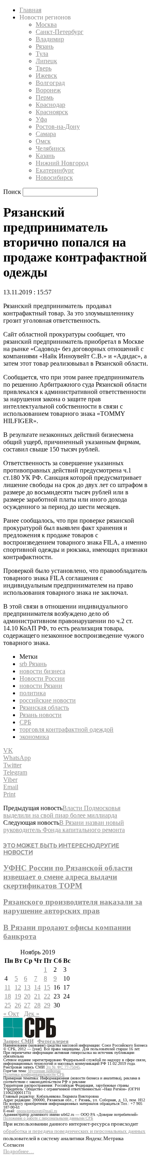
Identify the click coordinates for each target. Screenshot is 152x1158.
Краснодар (50, 104)
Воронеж (48, 90)
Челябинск (50, 148)
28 (37, 1005)
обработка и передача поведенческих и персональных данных (74, 1131)
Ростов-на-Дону (58, 126)
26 (18, 1005)
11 (7, 987)
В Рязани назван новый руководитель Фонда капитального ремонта (64, 826)
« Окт (11, 1013)
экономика (34, 736)
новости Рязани (40, 685)
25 (7, 1005)
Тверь (43, 68)
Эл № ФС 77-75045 (63, 1067)
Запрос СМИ (18, 1041)
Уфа (41, 119)
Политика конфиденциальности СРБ (33, 1074)
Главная (30, 9)
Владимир (50, 39)
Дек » (31, 1013)
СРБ (25, 722)
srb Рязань (33, 663)
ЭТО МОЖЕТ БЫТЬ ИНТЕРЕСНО (49, 845)
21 (37, 996)
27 (27, 1005)
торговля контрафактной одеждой (66, 729)
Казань (45, 155)
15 (47, 987)
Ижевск (46, 75)
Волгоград (50, 82)
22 (47, 996)
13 (27, 987)
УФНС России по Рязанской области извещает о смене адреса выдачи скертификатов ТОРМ (68, 877)
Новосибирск (54, 177)
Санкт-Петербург (59, 31)
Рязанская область (44, 707)
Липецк (46, 60)
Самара (46, 133)
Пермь (45, 97)
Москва (46, 24)
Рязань (45, 46)
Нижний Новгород (62, 163)
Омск (43, 141)
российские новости (47, 700)
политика (32, 693)
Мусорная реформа (44, 1071)
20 (27, 996)
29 (47, 1005)
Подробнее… (18, 1151)
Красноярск (52, 112)
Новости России (42, 678)
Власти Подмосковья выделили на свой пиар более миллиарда (61, 812)
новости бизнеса (42, 671)
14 (37, 987)
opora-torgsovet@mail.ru (37, 1111)
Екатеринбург (55, 170)
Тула (42, 53)
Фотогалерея (53, 1041)
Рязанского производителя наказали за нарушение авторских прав (72, 906)
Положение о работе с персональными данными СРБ (48, 1118)
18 (7, 996)
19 (18, 996)
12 (18, 987)
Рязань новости (40, 714)
